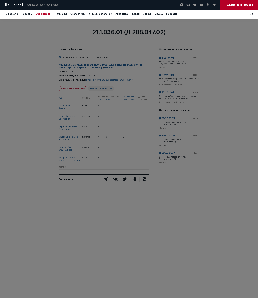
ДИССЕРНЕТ (14, 5)
